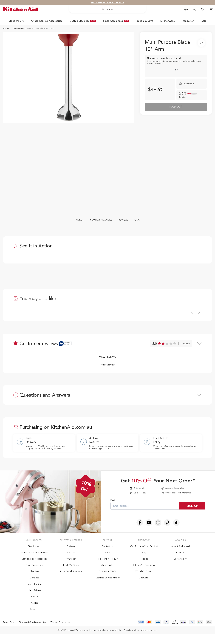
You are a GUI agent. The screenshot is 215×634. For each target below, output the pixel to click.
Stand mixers (34, 546)
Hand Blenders (34, 584)
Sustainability (180, 558)
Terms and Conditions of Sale (33, 622)
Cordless (34, 577)
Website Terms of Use (60, 622)
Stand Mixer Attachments (34, 552)
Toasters (34, 596)
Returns (71, 552)
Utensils (34, 609)
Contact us (107, 546)
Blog (144, 552)
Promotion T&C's (107, 571)
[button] (186, 9)
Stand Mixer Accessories (34, 558)
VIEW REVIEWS (107, 357)
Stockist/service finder (108, 577)
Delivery (71, 546)
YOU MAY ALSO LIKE (101, 219)
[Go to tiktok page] (176, 522)
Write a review (107, 364)
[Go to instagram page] (158, 522)
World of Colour (144, 571)
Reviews (180, 552)
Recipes (144, 558)
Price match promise (71, 571)
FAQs (107, 552)
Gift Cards (144, 577)
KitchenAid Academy (144, 565)
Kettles (34, 602)
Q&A (136, 219)
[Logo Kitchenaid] (21, 9)
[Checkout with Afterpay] (175, 622)
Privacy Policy (9, 622)
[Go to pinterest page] (167, 522)
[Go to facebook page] (139, 522)
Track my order (71, 565)
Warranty (71, 558)
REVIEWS (123, 219)
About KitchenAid (180, 546)
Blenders (34, 571)
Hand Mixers (34, 590)
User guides (107, 565)
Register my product (107, 558)
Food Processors (34, 565)
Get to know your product (144, 546)
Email (113, 500)
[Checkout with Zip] (183, 622)
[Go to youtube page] (149, 522)
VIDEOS (80, 219)
